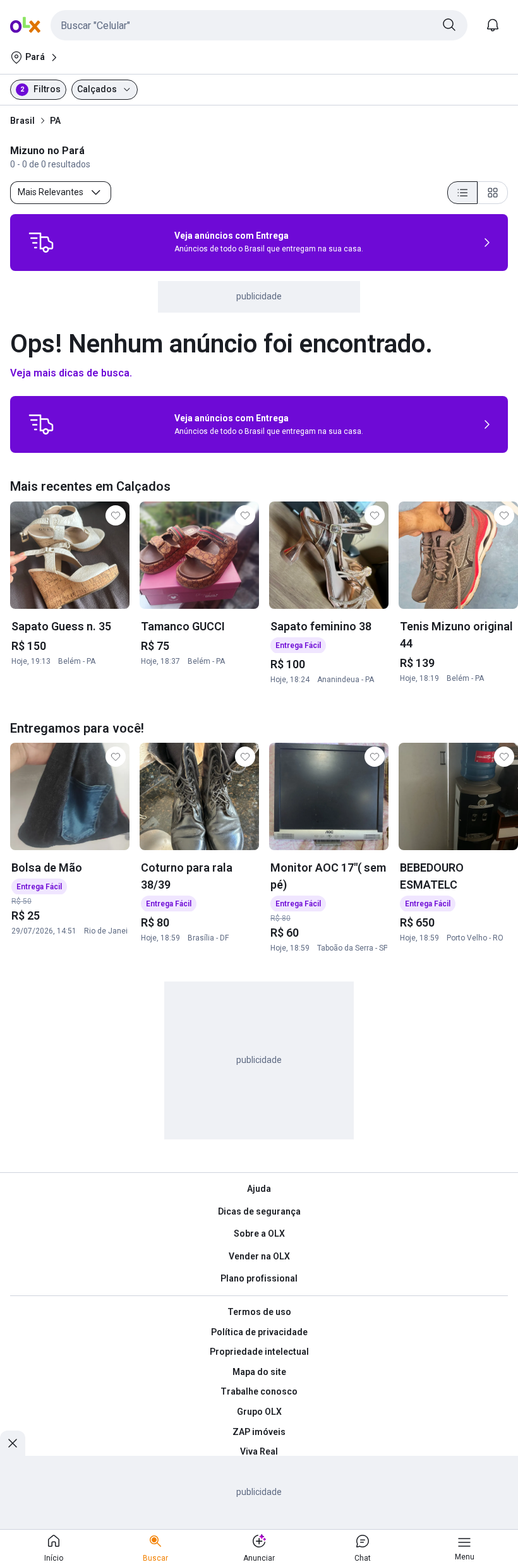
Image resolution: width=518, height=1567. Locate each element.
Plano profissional (259, 1278)
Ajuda (259, 1189)
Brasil (22, 120)
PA (55, 120)
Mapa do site (259, 1372)
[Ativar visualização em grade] (493, 192)
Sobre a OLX (259, 1233)
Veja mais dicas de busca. (71, 373)
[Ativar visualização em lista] (462, 192)
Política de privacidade (259, 1332)
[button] (259, 25)
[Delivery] (41, 242)
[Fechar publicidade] (12, 1443)
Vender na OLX (259, 1256)
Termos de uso (259, 1312)
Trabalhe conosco (259, 1391)
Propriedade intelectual (259, 1352)
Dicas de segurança (259, 1211)
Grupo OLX (259, 1412)
